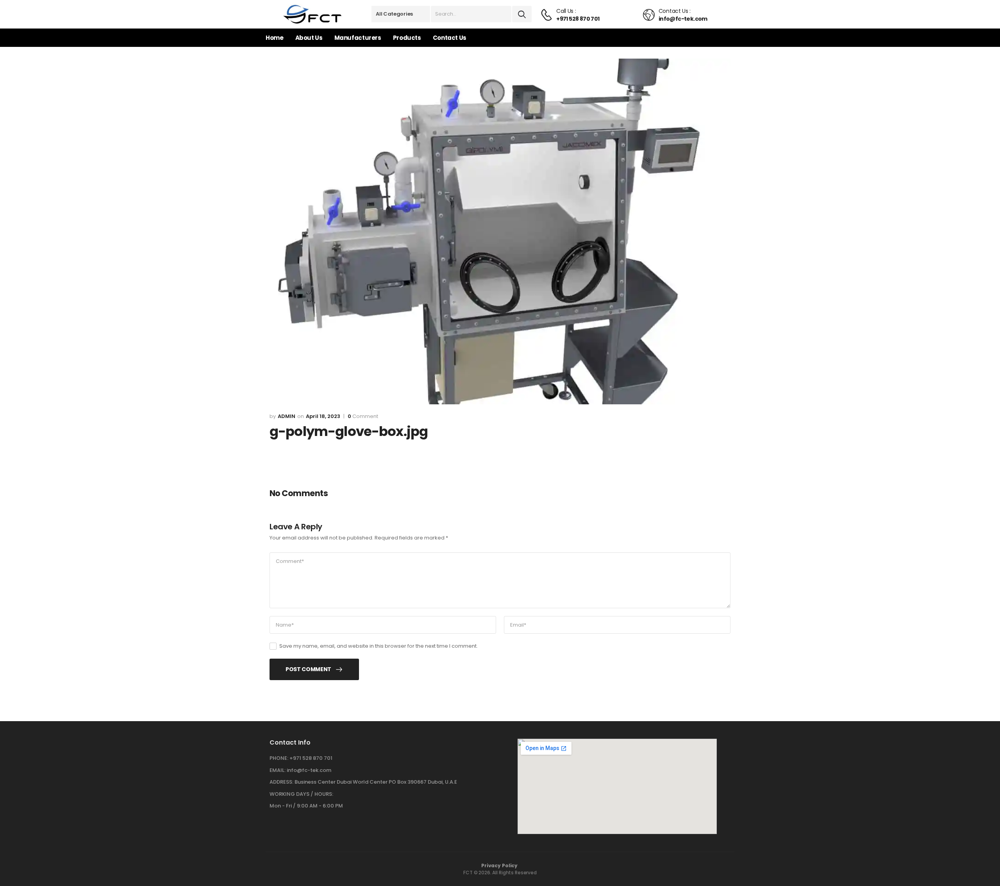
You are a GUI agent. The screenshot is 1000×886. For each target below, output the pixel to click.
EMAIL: (278, 770)
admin (286, 416)
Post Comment (308, 669)
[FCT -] (313, 14)
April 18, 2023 (323, 416)
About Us (309, 38)
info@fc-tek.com (309, 770)
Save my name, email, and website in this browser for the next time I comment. (378, 646)
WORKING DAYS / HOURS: (301, 794)
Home (275, 38)
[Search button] (522, 14)
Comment (363, 416)
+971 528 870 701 (310, 758)
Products (407, 38)
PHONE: (279, 758)
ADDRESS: (281, 782)
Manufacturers (357, 38)
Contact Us (449, 38)
